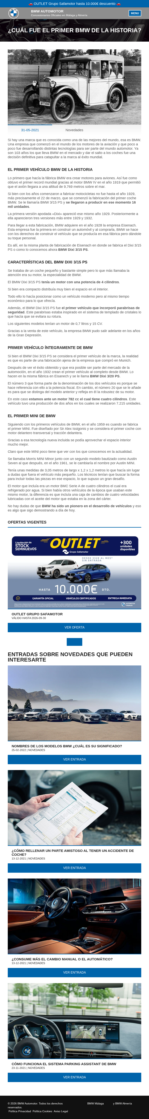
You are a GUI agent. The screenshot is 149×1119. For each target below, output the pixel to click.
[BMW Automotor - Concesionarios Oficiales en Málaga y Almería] (13, 13)
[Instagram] (110, 1104)
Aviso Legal (61, 1111)
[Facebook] (106, 1104)
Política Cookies (42, 1111)
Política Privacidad (20, 1111)
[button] (70, 642)
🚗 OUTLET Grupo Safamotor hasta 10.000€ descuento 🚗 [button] (75, 4)
